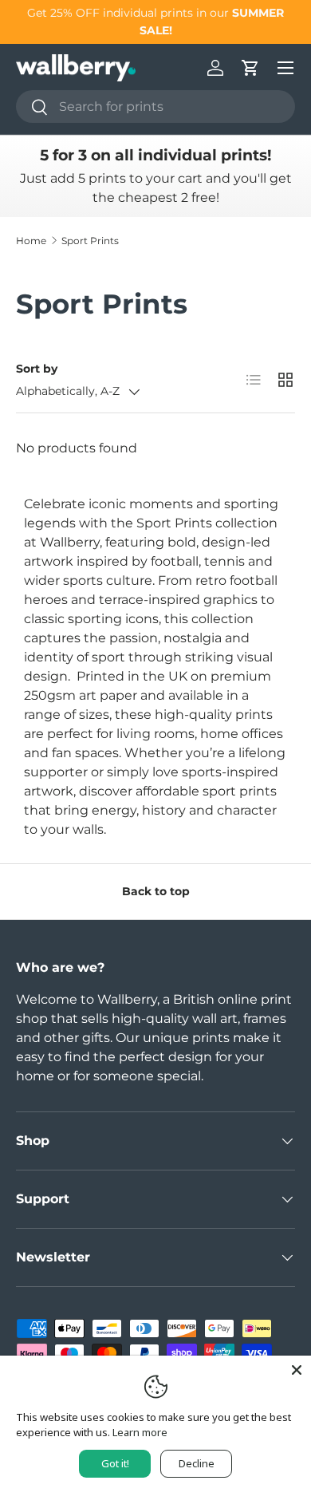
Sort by (36, 368)
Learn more (139, 1432)
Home (31, 241)
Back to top (156, 891)
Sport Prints (90, 241)
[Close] (297, 1370)
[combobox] (155, 106)
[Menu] (285, 67)
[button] (250, 67)
